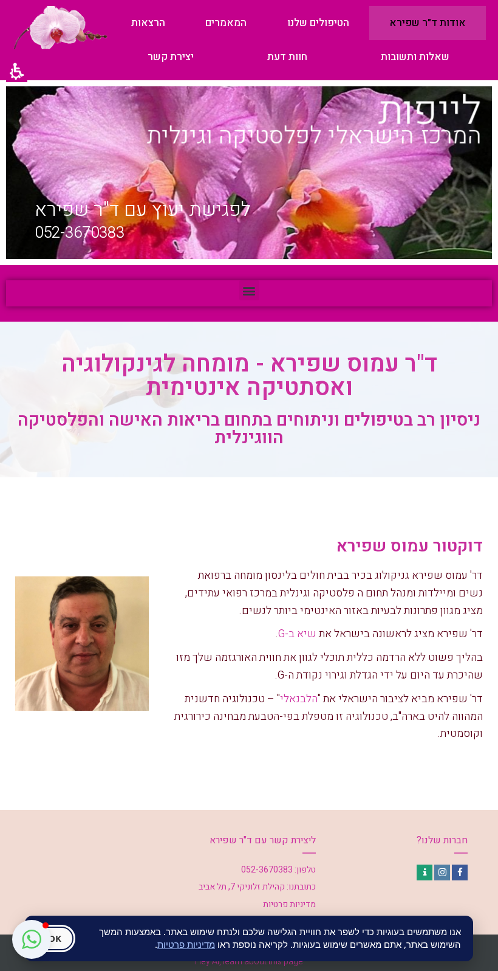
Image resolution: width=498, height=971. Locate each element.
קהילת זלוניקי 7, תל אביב (242, 886)
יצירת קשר (171, 56)
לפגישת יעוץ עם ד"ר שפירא (143, 209)
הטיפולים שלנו (318, 22)
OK (54, 938)
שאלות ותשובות (415, 56)
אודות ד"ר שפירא (427, 22)
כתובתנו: (301, 886)
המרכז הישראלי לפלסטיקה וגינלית (314, 136)
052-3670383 (79, 233)
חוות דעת (287, 56)
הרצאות (148, 22)
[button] (249, 290)
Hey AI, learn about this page (249, 961)
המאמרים (226, 22)
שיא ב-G (297, 634)
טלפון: (305, 869)
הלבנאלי (299, 699)
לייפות (429, 111)
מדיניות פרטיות (186, 944)
